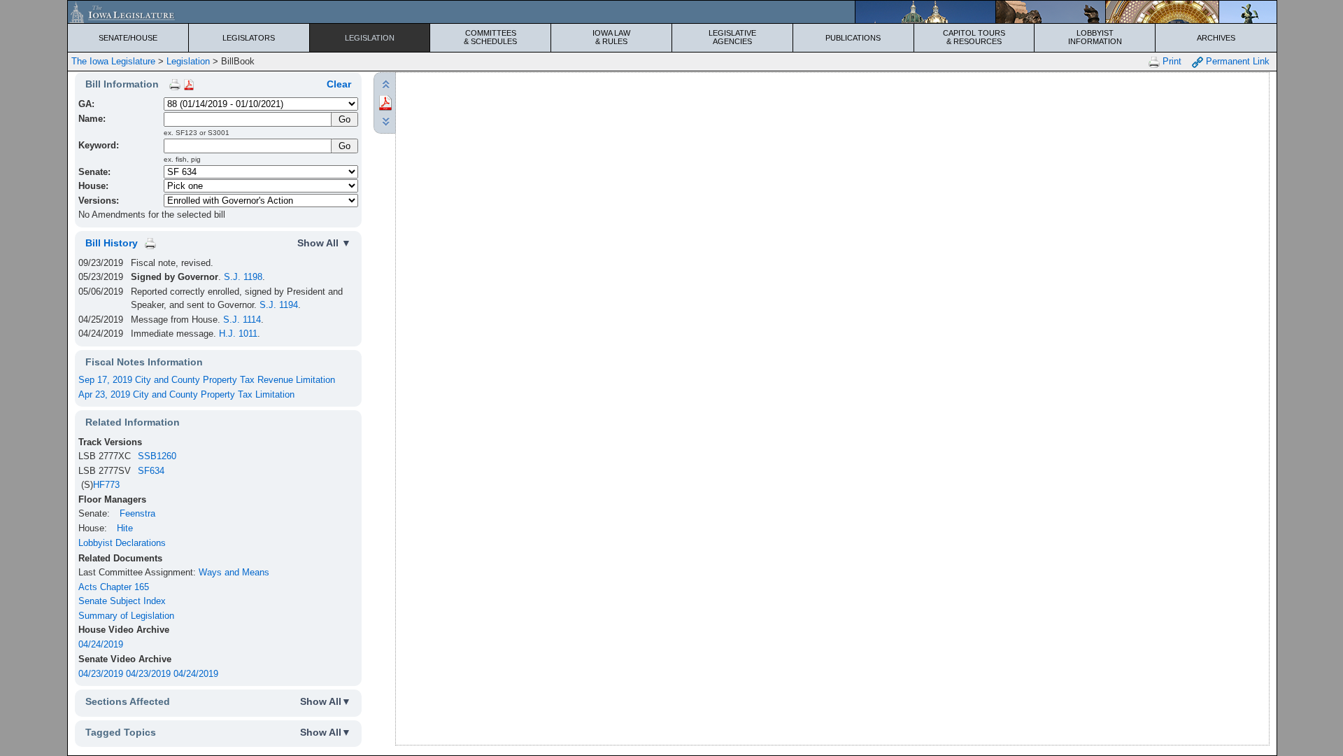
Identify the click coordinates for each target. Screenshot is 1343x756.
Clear (339, 84)
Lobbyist (1095, 37)
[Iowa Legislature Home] (672, 12)
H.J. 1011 (238, 333)
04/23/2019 (100, 673)
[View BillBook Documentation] (188, 84)
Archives (1216, 38)
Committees (490, 37)
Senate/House (128, 38)
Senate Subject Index (122, 601)
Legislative (732, 37)
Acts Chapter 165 (113, 587)
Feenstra (137, 513)
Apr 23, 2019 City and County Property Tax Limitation (186, 394)
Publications (853, 38)
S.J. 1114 (242, 319)
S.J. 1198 (243, 277)
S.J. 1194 (279, 305)
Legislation (370, 38)
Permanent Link (1236, 61)
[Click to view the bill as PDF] (385, 102)
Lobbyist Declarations (122, 543)
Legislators (248, 38)
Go (344, 146)
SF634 (151, 470)
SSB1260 (157, 456)
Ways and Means (234, 572)
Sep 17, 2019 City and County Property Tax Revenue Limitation (206, 379)
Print (1170, 61)
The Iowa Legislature (113, 61)
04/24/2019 (100, 644)
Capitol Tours (974, 37)
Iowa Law (611, 37)
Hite (125, 528)
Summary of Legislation (126, 615)
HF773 (106, 484)
